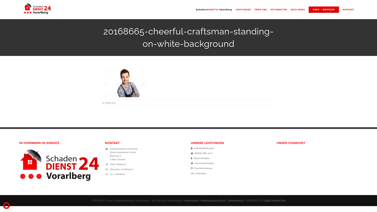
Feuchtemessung (203, 168)
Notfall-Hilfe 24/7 (203, 153)
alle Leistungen (198, 173)
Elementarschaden (204, 163)
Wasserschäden (201, 158)
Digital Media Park (275, 200)
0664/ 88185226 (117, 164)
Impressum (191, 200)
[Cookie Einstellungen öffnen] (6, 208)
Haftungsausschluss (213, 200)
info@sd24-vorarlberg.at (121, 169)
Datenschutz (236, 200)
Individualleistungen (203, 148)
